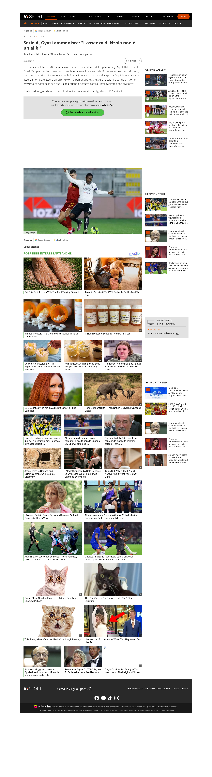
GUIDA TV (151, 16)
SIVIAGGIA (141, 707)
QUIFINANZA (151, 707)
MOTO (120, 16)
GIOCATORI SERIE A (170, 23)
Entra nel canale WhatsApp (84, 112)
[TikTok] (110, 699)
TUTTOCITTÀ (126, 707)
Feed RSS (175, 689)
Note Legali (52, 710)
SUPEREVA (173, 707)
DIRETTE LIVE (94, 16)
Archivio (184, 689)
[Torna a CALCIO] (25, 23)
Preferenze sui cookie (84, 710)
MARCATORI (84, 23)
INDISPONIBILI (133, 23)
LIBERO (55, 707)
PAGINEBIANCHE (112, 707)
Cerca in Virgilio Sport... (72, 689)
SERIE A (41, 37)
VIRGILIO (62, 707)
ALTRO (166, 16)
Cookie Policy (69, 710)
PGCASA (101, 707)
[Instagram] (116, 699)
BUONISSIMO (163, 707)
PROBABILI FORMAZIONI (108, 23)
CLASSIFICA (67, 23)
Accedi (183, 16)
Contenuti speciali (134, 689)
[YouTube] (103, 699)
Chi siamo (42, 710)
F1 (109, 16)
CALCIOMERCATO (70, 16)
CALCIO (51, 16)
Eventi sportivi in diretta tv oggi (163, 333)
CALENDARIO (50, 23)
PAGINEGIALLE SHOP (88, 707)
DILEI (134, 707)
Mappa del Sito (163, 689)
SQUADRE (150, 23)
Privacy (60, 710)
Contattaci (150, 689)
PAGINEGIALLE (73, 707)
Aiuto (96, 710)
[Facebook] (96, 699)
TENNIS (135, 16)
